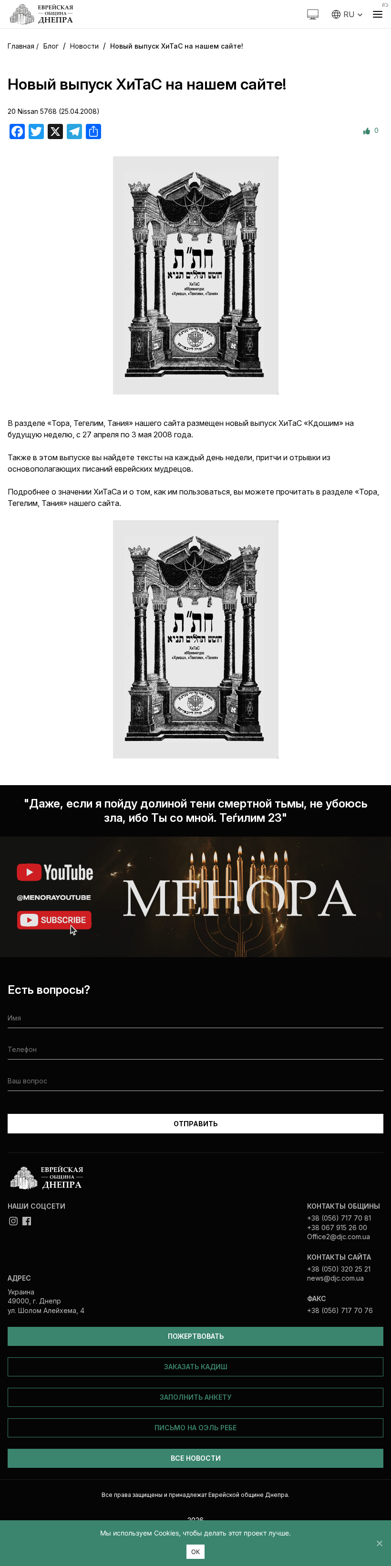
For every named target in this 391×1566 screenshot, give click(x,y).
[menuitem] (347, 14)
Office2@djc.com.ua (338, 1237)
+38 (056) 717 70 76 (340, 1310)
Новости (84, 46)
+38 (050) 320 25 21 (338, 1269)
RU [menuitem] (348, 14)
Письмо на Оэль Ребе (195, 1428)
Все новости (196, 1458)
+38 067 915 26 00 (337, 1227)
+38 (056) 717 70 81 (339, 1218)
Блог (51, 46)
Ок (195, 1552)
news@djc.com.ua (335, 1278)
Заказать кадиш (195, 1367)
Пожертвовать (196, 1336)
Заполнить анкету (195, 1397)
